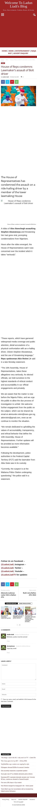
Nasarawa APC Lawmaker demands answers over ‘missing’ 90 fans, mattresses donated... (30, 618)
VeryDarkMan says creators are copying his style (15, 764)
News (7, 59)
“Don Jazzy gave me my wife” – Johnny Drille (14, 761)
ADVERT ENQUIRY (21, 53)
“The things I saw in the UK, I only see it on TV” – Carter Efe (18, 757)
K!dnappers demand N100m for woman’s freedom (15, 767)
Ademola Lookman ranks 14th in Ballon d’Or (8, 595)
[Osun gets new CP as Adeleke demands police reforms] (18, 610)
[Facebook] (3, 82)
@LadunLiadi (7, 564)
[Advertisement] (18, 32)
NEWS (11, 51)
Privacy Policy (5, 799)
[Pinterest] (12, 82)
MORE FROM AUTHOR (25, 603)
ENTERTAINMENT (22, 51)
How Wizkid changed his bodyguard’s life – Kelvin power (17, 785)
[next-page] (20, 625)
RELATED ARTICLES (11, 603)
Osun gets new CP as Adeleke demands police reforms (18, 617)
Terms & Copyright (18, 802)
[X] (7, 82)
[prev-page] (17, 625)
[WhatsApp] (17, 82)
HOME (4, 51)
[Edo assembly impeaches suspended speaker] (6, 610)
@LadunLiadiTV (8, 575)
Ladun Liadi (6, 77)
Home (2, 59)
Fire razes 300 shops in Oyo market (11, 782)
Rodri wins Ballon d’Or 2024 (29, 594)
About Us (13, 799)
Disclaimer (32, 799)
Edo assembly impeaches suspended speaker (6, 617)
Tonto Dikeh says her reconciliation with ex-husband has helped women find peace (17, 790)
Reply (8, 641)
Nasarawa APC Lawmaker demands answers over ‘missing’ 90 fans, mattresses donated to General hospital (18, 778)
